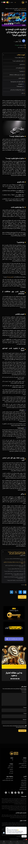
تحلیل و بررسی (23, 782)
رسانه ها (11, 771)
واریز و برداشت (23, 765)
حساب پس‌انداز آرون (9, 778)
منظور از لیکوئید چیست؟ (19, 57)
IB (12, 760)
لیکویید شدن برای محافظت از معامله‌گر (17, 74)
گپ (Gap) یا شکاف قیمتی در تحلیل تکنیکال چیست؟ (13, 571)
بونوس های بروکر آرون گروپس (7, 780)
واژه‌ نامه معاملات (23, 787)
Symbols (3, 843)
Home (24, 843)
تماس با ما (11, 773)
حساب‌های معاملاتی (22, 763)
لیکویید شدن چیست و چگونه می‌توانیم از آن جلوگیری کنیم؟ (13, 562)
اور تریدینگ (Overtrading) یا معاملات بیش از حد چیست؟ (14, 559)
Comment (23, 692)
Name (24, 707)
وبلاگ (25, 778)
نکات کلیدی (22, 64)
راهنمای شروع (23, 780)
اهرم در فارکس (21, 78)
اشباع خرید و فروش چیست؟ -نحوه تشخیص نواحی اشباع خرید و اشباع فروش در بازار (14, 574)
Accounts (17, 843)
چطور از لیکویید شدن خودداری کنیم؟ (17, 81)
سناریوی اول (20, 84)
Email (24, 713)
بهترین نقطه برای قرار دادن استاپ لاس (17, 90)
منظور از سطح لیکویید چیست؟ (18, 61)
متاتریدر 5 (24, 760)
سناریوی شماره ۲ (20, 86)
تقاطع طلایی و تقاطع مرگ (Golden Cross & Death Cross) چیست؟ (13, 577)
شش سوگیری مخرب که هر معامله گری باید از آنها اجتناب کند (14, 566)
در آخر (23, 93)
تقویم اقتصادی (23, 784)
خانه (25, 8)
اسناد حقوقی (10, 765)
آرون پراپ (24, 761)
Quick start (11, 843)
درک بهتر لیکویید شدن (20, 68)
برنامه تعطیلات (23, 785)
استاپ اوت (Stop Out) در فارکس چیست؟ (15, 569)
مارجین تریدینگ (10, 277)
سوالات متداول (10, 767)
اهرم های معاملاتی (22, 767)
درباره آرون (11, 769)
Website (24, 719)
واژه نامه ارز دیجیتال (22, 789)
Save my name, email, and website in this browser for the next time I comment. (14, 726)
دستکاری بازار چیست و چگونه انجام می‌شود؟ (15, 580)
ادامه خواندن (21, 8)
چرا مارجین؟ (21, 71)
